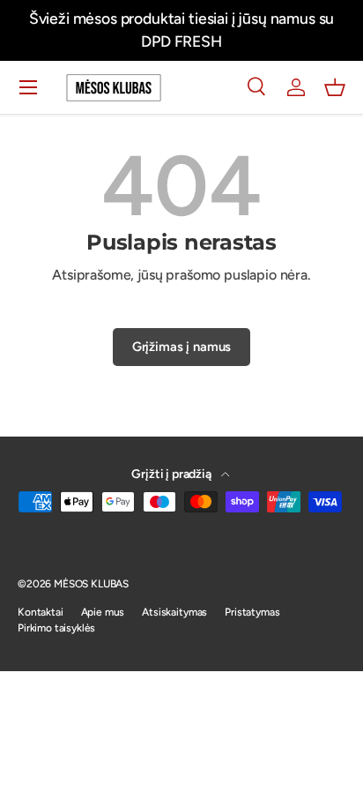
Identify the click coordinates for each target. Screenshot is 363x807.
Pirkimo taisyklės (56, 628)
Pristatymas (252, 612)
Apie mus (103, 612)
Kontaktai (40, 612)
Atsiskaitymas (174, 612)
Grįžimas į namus (181, 347)
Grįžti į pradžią (172, 474)
